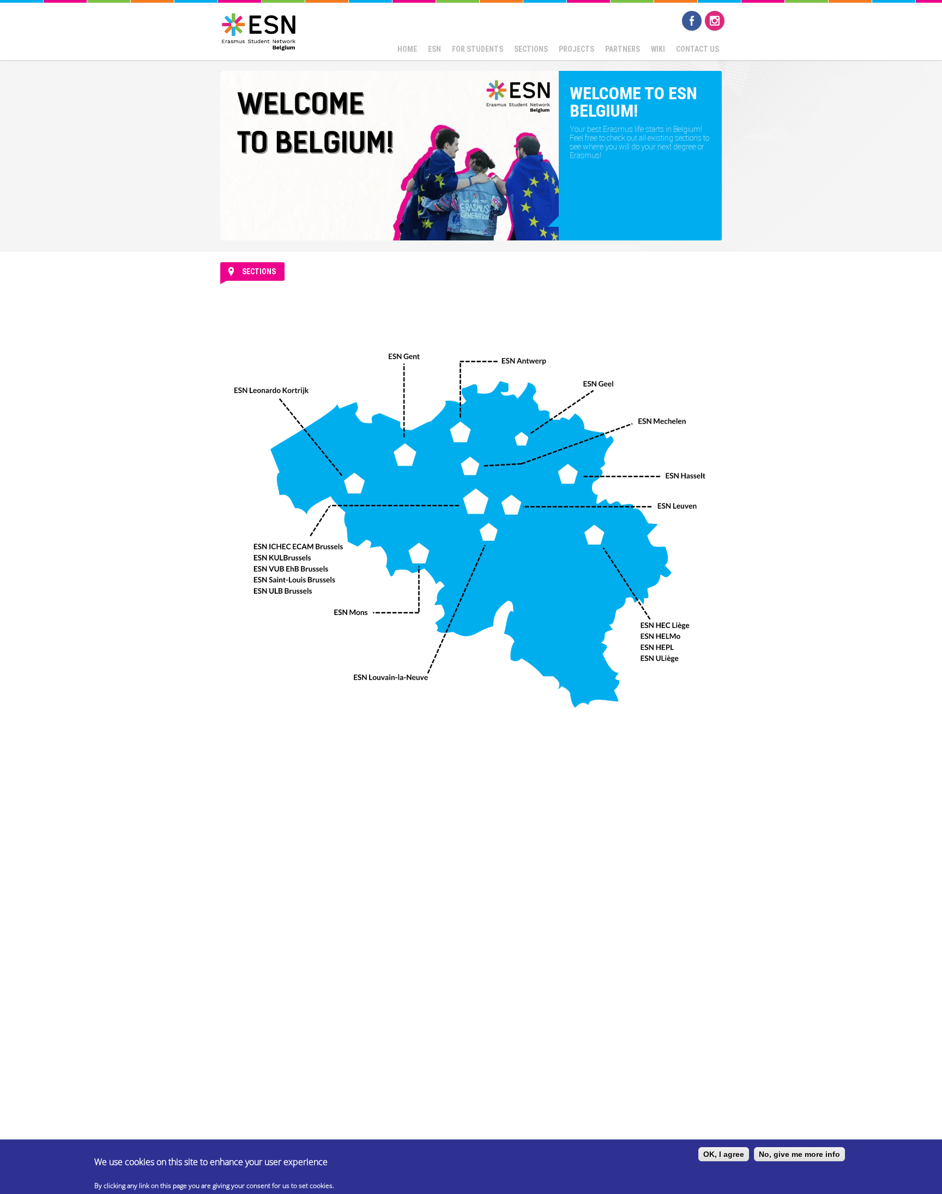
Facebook (692, 21)
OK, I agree (723, 1154)
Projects (576, 49)
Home (407, 49)
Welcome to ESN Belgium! (633, 102)
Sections (531, 49)
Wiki (658, 49)
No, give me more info (799, 1154)
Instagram (714, 21)
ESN (434, 49)
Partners (622, 49)
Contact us (697, 49)
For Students (477, 49)
